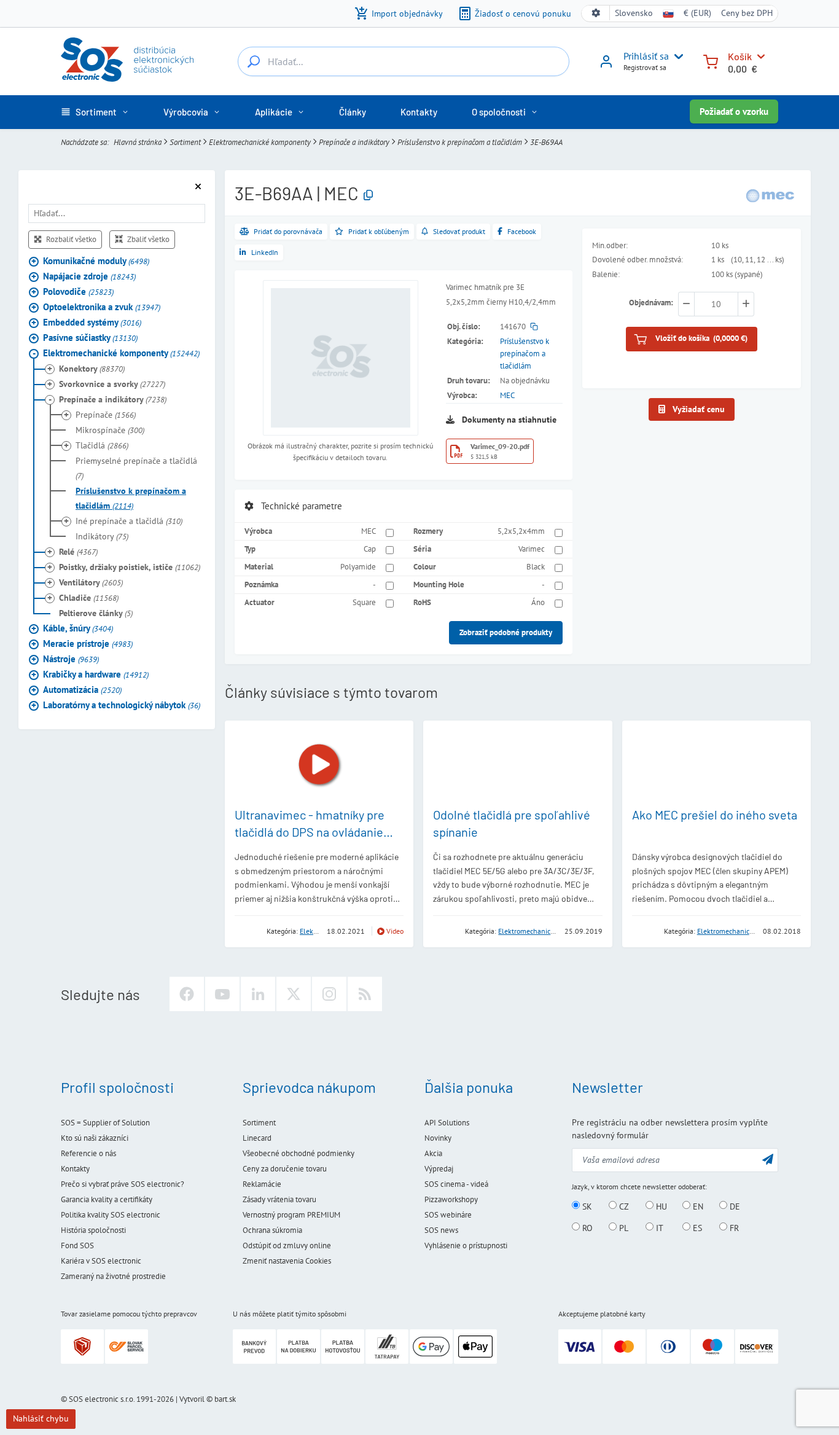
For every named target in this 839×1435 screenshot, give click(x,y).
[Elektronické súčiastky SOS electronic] (127, 59)
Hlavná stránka (138, 142)
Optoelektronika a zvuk (101, 307)
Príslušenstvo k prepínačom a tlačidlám (459, 142)
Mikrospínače (110, 430)
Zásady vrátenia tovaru (279, 1199)
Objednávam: (651, 303)
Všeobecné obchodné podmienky (298, 1153)
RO (586, 1227)
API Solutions (446, 1122)
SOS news (441, 1230)
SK (586, 1205)
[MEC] (770, 194)
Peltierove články (96, 613)
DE (733, 1205)
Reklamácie (262, 1184)
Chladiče (89, 597)
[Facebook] (187, 994)
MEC (507, 395)
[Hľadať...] (254, 61)
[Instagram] (329, 994)
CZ (623, 1205)
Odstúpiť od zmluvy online (287, 1245)
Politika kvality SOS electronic (110, 1215)
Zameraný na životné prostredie (113, 1276)
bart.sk (225, 1399)
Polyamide (358, 566)
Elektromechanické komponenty (260, 142)
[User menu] (676, 56)
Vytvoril (192, 1399)
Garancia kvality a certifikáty (106, 1199)
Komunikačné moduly (96, 261)
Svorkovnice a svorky (112, 383)
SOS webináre (448, 1215)
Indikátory (102, 536)
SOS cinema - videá (456, 1184)
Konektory (92, 368)
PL (622, 1227)
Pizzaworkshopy (451, 1199)
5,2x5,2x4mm (521, 531)
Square (364, 602)
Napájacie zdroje (89, 276)
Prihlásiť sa (646, 56)
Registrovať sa (644, 67)
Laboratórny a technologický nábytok (121, 705)
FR (733, 1227)
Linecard (257, 1138)
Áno (538, 602)
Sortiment (185, 142)
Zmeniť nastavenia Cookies (287, 1261)
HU (660, 1205)
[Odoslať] (768, 1159)
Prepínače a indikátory (354, 142)
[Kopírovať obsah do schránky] (368, 195)
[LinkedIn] (258, 994)
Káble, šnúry (78, 628)
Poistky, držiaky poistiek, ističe (129, 567)
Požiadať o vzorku (734, 111)
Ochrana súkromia (272, 1230)
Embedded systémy (92, 322)
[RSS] (365, 994)
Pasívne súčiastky (90, 337)
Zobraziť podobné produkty (505, 632)
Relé (78, 551)
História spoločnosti (93, 1230)
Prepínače (106, 414)
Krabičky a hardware (96, 674)
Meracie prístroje (88, 643)
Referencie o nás (88, 1153)
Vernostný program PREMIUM (291, 1215)
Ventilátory (91, 582)
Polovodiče (78, 291)
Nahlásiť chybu (41, 1418)
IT (658, 1227)
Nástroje (71, 659)
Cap (370, 549)
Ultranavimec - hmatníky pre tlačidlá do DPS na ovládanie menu (309, 831)
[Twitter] (293, 994)
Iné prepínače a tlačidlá (129, 520)
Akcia (433, 1153)
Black (535, 566)
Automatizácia (82, 689)
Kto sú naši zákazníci (94, 1138)
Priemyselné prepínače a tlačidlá (136, 468)
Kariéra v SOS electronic (101, 1261)
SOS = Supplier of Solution (105, 1122)
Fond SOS (77, 1245)
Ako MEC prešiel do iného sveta (714, 814)
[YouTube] (222, 994)
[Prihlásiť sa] (606, 65)
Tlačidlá (102, 445)
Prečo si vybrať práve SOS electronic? (122, 1184)
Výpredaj (438, 1168)
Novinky (437, 1138)
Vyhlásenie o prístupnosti (465, 1245)
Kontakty (75, 1168)
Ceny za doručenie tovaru (285, 1168)
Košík (740, 56)
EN (696, 1205)
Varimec (531, 549)
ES (696, 1227)
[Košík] (710, 60)
